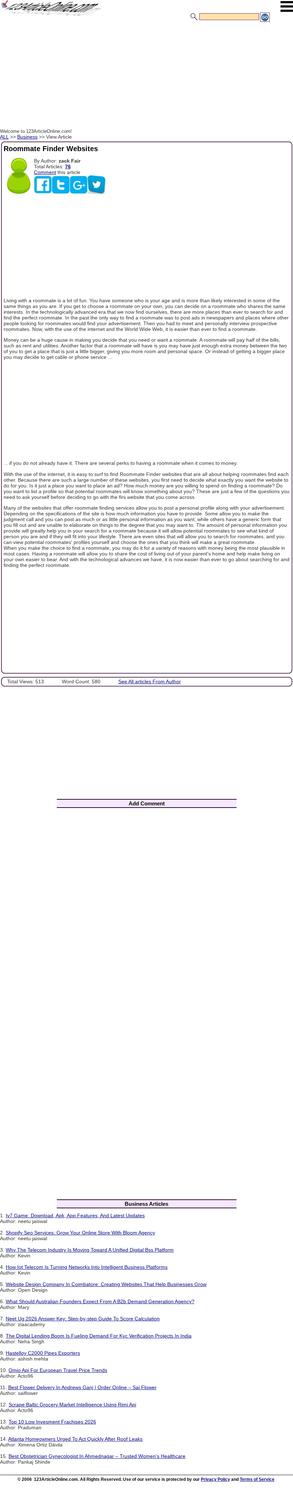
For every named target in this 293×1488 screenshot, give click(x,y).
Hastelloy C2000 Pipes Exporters (43, 1353)
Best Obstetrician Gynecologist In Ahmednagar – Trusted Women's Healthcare (97, 1456)
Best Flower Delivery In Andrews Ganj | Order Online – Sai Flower (82, 1387)
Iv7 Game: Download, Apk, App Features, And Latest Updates (75, 1215)
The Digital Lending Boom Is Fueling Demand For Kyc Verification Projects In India (99, 1336)
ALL (4, 137)
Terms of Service (257, 1479)
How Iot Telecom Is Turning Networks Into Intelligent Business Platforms (87, 1267)
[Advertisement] (146, 76)
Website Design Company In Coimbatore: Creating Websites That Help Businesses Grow (106, 1284)
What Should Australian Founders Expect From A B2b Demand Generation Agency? (100, 1301)
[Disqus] (146, 907)
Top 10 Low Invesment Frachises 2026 (52, 1422)
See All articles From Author (149, 681)
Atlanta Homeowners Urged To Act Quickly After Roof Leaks (75, 1439)
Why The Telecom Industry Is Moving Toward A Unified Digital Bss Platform (90, 1250)
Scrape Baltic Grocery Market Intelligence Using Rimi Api (72, 1404)
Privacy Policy (215, 1479)
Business (27, 137)
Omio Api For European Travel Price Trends (58, 1370)
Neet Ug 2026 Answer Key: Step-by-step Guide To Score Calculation (83, 1318)
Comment (45, 172)
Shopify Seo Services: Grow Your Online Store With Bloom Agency (80, 1233)
